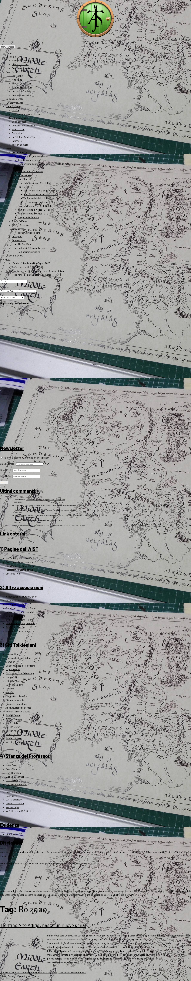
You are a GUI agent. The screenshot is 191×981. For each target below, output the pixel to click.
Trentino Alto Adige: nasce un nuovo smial (43, 925)
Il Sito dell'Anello (14, 680)
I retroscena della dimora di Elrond (40, 202)
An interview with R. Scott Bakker (29, 267)
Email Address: (7, 463)
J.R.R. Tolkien (13, 106)
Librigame (17, 236)
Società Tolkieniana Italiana (19, 619)
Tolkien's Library (14, 738)
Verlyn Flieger (12, 807)
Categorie (5, 287)
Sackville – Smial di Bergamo (20, 611)
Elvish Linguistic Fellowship (20, 673)
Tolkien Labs (18, 129)
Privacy (3, 976)
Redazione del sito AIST (24, 60)
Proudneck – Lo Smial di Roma (21, 608)
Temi (8, 148)
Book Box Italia (20, 510)
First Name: (6, 470)
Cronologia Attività (21, 94)
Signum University (15, 700)
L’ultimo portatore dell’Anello (38, 205)
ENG (8, 259)
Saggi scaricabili (20, 121)
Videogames (18, 228)
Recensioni (17, 133)
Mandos (10, 688)
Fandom (16, 167)
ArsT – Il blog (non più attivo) (20, 558)
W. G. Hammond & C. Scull (18, 811)
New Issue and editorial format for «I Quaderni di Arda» (39, 270)
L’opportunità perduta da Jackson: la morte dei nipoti (44, 163)
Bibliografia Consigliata (17, 117)
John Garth (11, 795)
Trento (61, 972)
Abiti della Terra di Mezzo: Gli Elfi (34, 213)
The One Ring (24, 244)
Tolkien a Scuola (20, 144)
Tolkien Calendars (20, 225)
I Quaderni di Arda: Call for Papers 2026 (31, 263)
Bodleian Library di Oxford (18, 657)
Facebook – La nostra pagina (20, 565)
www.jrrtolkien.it (8, 852)
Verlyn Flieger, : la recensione (52, 510)
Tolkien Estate (13, 715)
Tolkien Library (13, 726)
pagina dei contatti (58, 894)
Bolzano (53, 972)
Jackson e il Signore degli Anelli (33, 156)
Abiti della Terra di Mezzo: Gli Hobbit (35, 209)
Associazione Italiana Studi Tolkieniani (172, 39)
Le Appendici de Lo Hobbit (37, 198)
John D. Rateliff (14, 791)
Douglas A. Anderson (16, 784)
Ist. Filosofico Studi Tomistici (21, 600)
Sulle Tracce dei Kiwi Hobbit (37, 182)
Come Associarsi (20, 68)
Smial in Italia (24, 175)
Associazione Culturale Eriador (21, 596)
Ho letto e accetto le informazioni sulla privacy (26, 457)
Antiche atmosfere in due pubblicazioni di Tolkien (45, 500)
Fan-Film (22, 179)
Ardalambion (12, 654)
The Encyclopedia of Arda (18, 707)
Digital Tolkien (13, 669)
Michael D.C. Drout (15, 803)
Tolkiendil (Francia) (15, 627)
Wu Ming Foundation (16, 742)
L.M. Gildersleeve (14, 799)
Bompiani (11, 661)
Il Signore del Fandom (28, 217)
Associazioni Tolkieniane (30, 171)
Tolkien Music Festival (17, 730)
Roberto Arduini (30, 972)
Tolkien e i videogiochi (29, 232)
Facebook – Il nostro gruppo (20, 562)
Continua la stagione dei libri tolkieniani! (46, 520)
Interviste (17, 140)
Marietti (10, 692)
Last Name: (6, 476)
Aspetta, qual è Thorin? (29, 159)
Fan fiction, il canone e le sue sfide (41, 194)
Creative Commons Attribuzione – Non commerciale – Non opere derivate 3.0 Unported (102, 890)
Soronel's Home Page (16, 703)
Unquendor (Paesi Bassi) (18, 630)
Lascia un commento (75, 972)
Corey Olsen (11, 769)
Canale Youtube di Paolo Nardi (21, 665)
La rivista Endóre (14, 684)
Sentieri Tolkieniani (15, 615)
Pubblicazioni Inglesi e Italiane (27, 114)
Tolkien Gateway (14, 719)
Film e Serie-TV (19, 152)
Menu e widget (7, 47)
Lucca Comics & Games (23, 91)
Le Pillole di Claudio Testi (24, 137)
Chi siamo (11, 56)
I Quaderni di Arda (14, 102)
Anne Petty (11, 765)
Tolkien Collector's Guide (18, 711)
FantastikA (17, 75)
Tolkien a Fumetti (20, 221)
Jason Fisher (12, 788)
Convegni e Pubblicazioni (24, 125)
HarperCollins (12, 677)
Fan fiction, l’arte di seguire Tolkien (41, 190)
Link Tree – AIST (14, 573)
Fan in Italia (43, 972)
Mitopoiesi (17, 79)
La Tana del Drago (15, 98)
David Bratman (13, 772)
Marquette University (16, 696)
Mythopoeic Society (16, 604)
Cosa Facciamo (13, 72)
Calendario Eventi (14, 255)
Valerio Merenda (20, 520)
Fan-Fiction (24, 186)
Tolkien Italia (12, 723)
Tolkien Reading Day (22, 87)
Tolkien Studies (13, 734)
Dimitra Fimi (12, 780)
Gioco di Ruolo (19, 240)
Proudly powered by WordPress (23, 976)
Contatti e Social (20, 64)
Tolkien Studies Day (21, 83)
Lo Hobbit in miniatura (29, 251)
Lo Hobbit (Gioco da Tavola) (31, 247)
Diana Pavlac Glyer (15, 776)
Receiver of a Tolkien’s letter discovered (31, 274)
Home (9, 52)
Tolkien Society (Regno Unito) (20, 623)
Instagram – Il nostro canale (19, 569)
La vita (15, 110)
